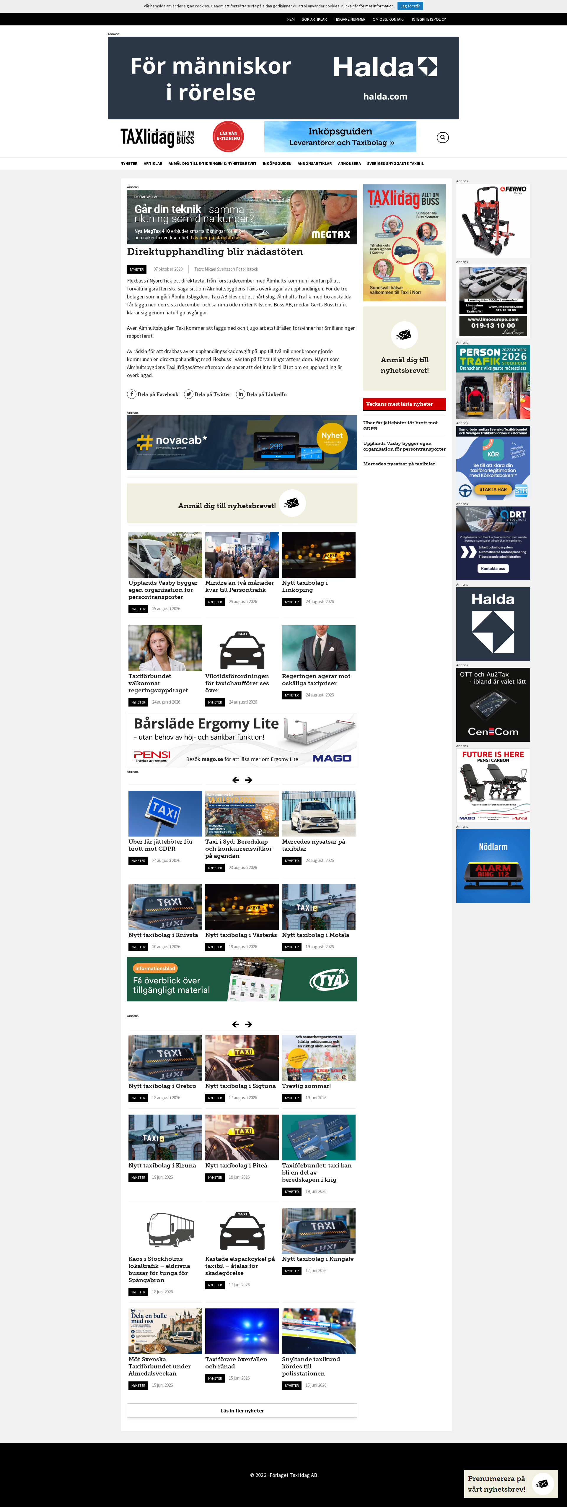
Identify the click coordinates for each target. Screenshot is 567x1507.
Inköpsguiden (277, 163)
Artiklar (153, 163)
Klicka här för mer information (367, 6)
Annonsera (349, 163)
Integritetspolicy (429, 19)
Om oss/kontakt (389, 19)
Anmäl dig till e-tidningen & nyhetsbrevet (213, 163)
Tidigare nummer (350, 19)
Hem (291, 19)
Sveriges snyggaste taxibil (395, 163)
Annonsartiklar (315, 163)
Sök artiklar (314, 19)
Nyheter (129, 163)
